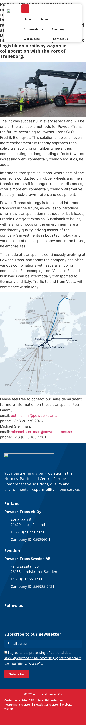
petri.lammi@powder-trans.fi (35, 415)
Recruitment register (17, 704)
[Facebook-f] (17, 614)
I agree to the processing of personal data (42, 658)
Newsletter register (46, 704)
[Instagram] (27, 614)
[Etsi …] (25, 8)
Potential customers (50, 700)
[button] (48, 19)
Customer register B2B (19, 700)
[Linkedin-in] (7, 614)
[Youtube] (37, 614)
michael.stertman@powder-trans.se (41, 432)
